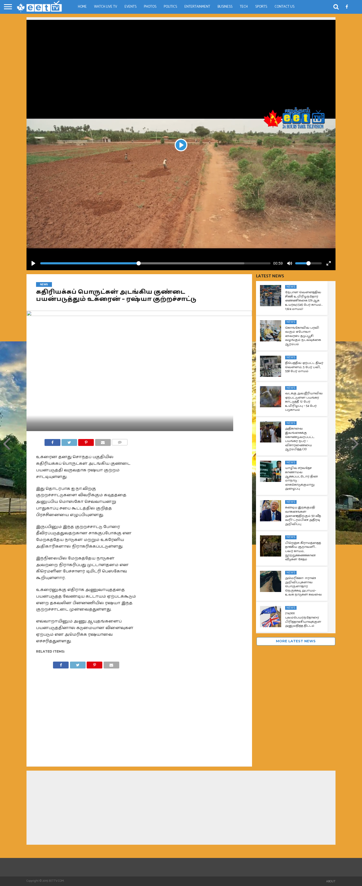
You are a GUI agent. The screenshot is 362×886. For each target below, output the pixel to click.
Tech (244, 7)
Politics (170, 7)
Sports (261, 7)
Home (82, 7)
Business (225, 7)
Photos (150, 7)
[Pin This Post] (86, 441)
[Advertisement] (181, 57)
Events (130, 7)
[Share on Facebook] (52, 441)
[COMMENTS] (119, 441)
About (330, 881)
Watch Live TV (105, 7)
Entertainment (197, 7)
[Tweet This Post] (69, 441)
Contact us (284, 7)
